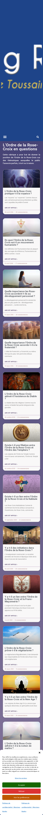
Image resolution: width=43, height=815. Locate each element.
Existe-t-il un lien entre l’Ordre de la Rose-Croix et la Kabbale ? (21, 499)
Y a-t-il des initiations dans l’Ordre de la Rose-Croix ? (19, 549)
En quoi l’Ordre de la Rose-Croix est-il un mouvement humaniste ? (19, 242)
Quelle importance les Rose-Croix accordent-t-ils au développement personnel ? (20, 293)
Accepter (21, 785)
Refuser (22, 791)
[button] (39, 752)
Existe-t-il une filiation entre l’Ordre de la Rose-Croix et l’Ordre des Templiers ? (20, 447)
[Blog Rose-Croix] (21, 66)
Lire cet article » (11, 208)
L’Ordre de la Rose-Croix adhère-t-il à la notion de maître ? (18, 746)
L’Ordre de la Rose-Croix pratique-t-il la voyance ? (18, 192)
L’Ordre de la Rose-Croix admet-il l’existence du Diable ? (21, 396)
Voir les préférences (21, 797)
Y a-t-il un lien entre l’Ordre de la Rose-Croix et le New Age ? (21, 698)
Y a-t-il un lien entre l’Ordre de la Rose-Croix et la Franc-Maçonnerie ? (21, 599)
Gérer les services (21, 778)
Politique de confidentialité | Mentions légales (11, 807)
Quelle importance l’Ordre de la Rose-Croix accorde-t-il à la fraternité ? (21, 345)
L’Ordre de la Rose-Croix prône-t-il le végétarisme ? (19, 649)
